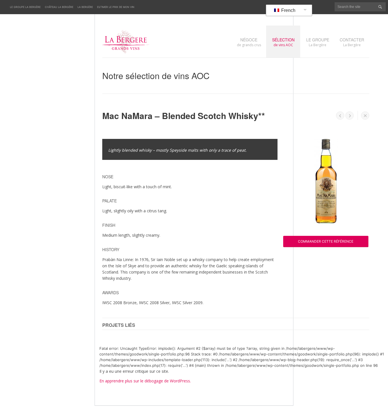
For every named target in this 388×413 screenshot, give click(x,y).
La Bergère (85, 7)
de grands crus (249, 42)
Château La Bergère (59, 7)
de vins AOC (283, 42)
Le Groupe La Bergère (25, 7)
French (287, 10)
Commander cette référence (325, 241)
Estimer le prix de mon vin (115, 7)
